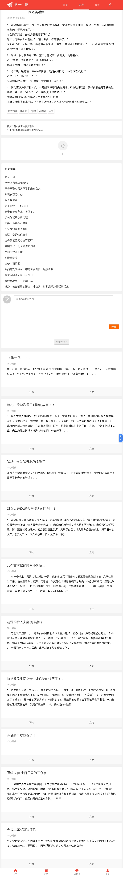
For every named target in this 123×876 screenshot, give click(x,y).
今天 (51, 111)
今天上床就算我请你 (16, 182)
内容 (81, 5)
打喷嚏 (33, 111)
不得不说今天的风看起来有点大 (23, 188)
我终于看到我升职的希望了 (26, 461)
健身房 (23, 111)
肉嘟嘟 (42, 111)
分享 (121, 438)
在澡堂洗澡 (11, 257)
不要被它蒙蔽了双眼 (16, 229)
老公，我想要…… (15, 263)
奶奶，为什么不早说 (16, 223)
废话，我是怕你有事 (16, 234)
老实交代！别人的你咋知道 (20, 246)
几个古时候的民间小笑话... (26, 565)
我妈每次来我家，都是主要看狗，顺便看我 (29, 269)
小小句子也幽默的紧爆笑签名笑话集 (25, 129)
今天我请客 (11, 200)
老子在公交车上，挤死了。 (20, 211)
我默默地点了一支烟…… (19, 280)
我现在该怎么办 (14, 194)
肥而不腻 (12, 111)
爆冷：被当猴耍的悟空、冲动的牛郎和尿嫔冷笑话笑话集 (37, 286)
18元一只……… (14, 177)
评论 (31, 391)
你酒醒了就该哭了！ (21, 735)
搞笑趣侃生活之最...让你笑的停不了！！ (35, 678)
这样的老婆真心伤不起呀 (19, 240)
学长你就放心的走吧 (16, 217)
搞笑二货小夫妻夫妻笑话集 (20, 126)
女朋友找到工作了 (15, 252)
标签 (97, 5)
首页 (65, 5)
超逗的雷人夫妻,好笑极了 (25, 621)
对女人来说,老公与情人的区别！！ (31, 508)
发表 (113, 327)
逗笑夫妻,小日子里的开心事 (26, 772)
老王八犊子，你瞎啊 (16, 206)
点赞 (91, 391)
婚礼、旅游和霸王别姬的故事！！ (31, 404)
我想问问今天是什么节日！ (20, 275)
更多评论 (61, 341)
